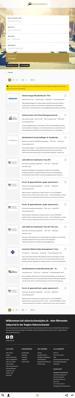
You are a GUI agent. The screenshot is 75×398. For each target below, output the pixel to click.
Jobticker (24, 359)
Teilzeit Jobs (9, 373)
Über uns (55, 353)
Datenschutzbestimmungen (61, 359)
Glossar (40, 353)
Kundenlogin (25, 353)
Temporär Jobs (10, 371)
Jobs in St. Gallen (11, 362)
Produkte (24, 357)
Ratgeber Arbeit (42, 355)
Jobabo (8, 355)
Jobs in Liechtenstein (12, 366)
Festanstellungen (11, 368)
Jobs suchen (9, 353)
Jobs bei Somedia (58, 355)
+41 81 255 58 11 (60, 384)
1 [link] (9, 80)
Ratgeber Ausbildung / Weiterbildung (44, 358)
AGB (54, 357)
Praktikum (9, 375)
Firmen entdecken (11, 357)
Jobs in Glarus (10, 364)
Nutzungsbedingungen (60, 362)
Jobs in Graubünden (11, 359)
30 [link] (23, 80)
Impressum (56, 364)
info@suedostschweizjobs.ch (61, 386)
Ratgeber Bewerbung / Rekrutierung (44, 363)
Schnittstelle (25, 362)
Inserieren (24, 355)
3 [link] (16, 80)
